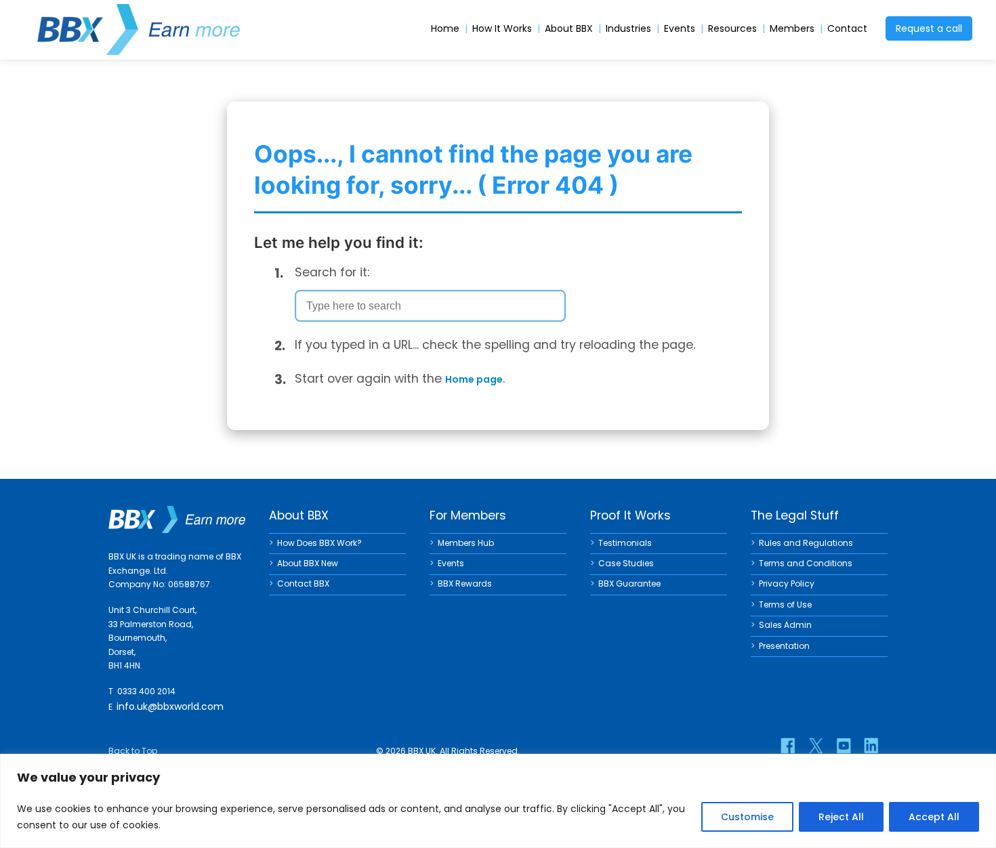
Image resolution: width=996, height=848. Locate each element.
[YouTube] (843, 746)
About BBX (569, 29)
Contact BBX (303, 583)
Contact (847, 29)
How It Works (502, 29)
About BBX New (307, 563)
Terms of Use (785, 604)
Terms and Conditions (805, 563)
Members (792, 29)
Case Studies (626, 563)
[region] (498, 801)
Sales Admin (785, 625)
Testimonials (625, 543)
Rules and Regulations (806, 543)
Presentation (784, 646)
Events (679, 29)
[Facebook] (788, 746)
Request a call (929, 28)
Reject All (841, 817)
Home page (474, 379)
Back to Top (132, 751)
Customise (747, 817)
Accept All (934, 817)
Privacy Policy (786, 583)
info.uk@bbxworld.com (170, 706)
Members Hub (466, 543)
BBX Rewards (465, 583)
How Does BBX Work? (319, 543)
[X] (816, 746)
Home (445, 29)
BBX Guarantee (629, 583)
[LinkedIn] (871, 746)
